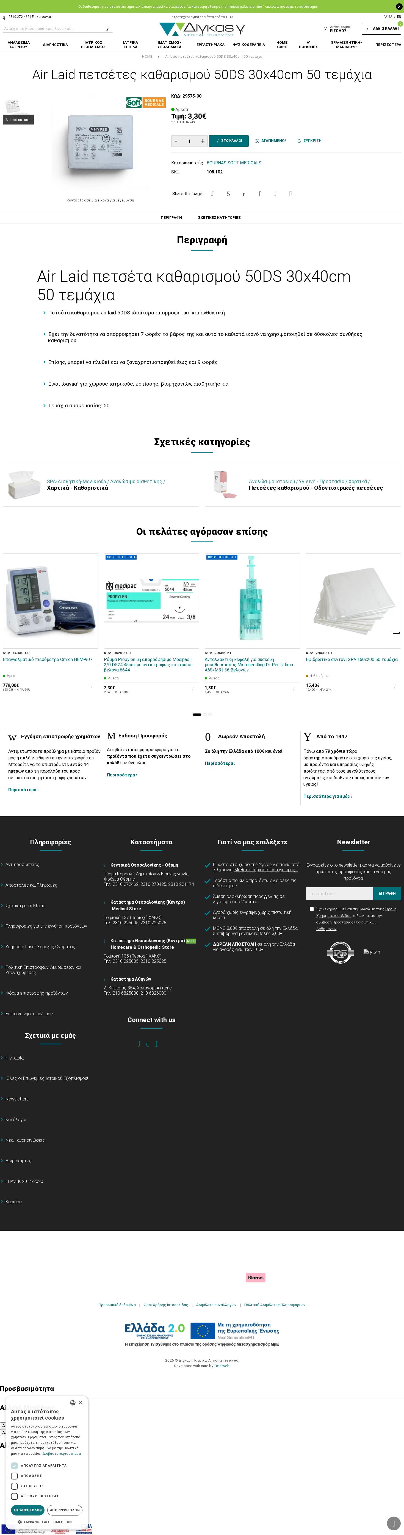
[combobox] (73, 1403)
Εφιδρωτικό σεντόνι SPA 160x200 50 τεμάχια (352, 659)
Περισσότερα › (23, 789)
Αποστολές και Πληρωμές (31, 885)
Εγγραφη (387, 893)
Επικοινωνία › (42, 17)
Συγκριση (312, 141)
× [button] (80, 1403)
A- (4, 1425)
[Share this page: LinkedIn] (259, 193)
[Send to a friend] (291, 193)
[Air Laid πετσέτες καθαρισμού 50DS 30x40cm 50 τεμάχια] (100, 142)
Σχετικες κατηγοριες (219, 217)
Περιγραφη (171, 217)
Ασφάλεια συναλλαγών (216, 1304)
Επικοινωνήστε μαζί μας (29, 1013)
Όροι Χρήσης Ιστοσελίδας (166, 1304)
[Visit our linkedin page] (160, 1044)
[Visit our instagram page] (152, 1044)
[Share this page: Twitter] (228, 193)
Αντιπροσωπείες (22, 864)
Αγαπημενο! (273, 141)
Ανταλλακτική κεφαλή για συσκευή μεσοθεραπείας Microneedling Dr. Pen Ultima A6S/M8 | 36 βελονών (249, 665)
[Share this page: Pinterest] (244, 193)
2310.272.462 (19, 17)
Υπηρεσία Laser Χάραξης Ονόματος (40, 946)
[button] (197, 714)
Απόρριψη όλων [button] (65, 1510)
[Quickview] (90, 615)
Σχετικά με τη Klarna (25, 905)
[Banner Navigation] (396, 633)
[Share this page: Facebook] (213, 193)
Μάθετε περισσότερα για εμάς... (266, 869)
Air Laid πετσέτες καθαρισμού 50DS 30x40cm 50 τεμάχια (213, 56)
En (399, 17)
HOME (147, 56)
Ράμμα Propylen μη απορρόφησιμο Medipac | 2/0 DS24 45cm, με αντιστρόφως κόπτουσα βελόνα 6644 (148, 665)
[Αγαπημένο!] (90, 628)
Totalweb (221, 1365)
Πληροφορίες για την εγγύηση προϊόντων (46, 926)
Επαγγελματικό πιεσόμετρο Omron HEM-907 (47, 659)
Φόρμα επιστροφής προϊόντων (36, 993)
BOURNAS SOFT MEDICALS (234, 162)
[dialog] (46, 1463)
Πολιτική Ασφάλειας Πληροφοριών (274, 1304)
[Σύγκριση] (90, 641)
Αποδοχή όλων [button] (27, 1510)
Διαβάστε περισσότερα (62, 1454)
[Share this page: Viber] (275, 193)
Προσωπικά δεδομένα (117, 1304)
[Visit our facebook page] (143, 1044)
